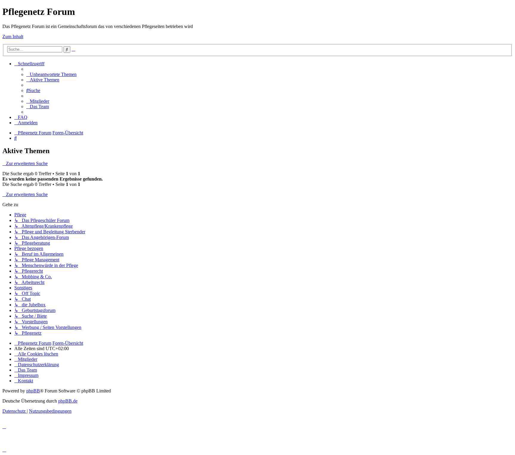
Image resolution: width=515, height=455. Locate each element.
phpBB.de (67, 400)
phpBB (33, 390)
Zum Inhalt (12, 36)
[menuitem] (51, 74)
